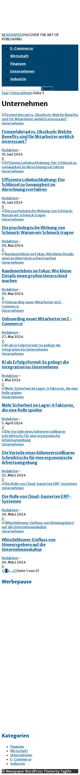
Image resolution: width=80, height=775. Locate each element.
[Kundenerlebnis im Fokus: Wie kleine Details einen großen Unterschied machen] (40, 258)
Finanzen (18, 64)
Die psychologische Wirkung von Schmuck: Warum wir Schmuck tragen (38, 230)
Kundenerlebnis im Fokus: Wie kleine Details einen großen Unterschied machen (36, 276)
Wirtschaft (19, 56)
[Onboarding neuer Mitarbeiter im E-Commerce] (40, 306)
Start (6, 93)
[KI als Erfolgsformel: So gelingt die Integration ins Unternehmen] (40, 349)
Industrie (18, 79)
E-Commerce (21, 48)
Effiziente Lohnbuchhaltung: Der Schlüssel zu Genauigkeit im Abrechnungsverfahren (33, 184)
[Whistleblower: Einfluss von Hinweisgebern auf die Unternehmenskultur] (40, 527)
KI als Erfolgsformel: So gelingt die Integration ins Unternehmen (35, 365)
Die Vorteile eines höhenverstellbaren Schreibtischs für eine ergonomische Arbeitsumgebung (38, 457)
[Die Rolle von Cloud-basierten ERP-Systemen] (39, 484)
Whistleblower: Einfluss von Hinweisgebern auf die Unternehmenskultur (28, 544)
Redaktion (10, 150)
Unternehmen (22, 71)
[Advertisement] (19, 662)
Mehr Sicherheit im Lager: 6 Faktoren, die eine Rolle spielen (38, 408)
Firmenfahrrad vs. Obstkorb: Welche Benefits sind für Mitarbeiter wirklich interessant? (38, 136)
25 (15, 571)
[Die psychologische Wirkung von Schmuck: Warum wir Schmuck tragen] (40, 215)
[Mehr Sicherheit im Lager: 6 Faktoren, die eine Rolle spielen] (40, 393)
